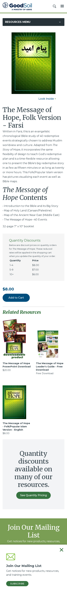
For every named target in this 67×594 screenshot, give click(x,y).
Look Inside (47, 98)
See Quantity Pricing (33, 495)
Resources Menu (17, 21)
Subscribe (17, 583)
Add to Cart (16, 297)
